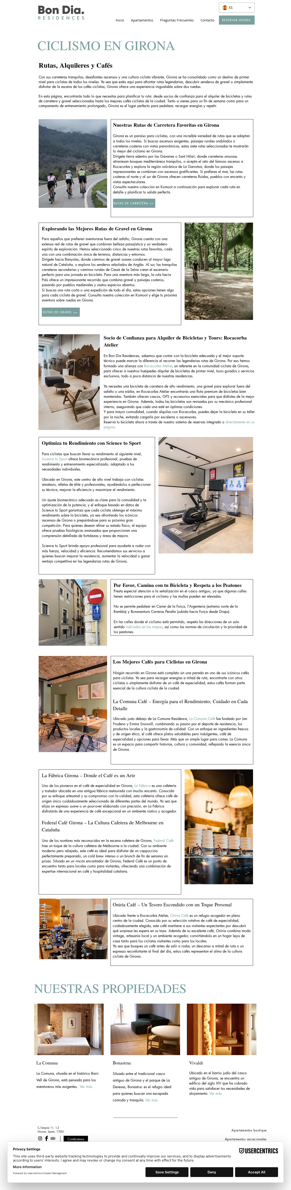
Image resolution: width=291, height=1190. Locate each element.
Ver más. (86, 1086)
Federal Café (163, 840)
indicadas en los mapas (144, 627)
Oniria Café (179, 915)
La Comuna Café (202, 718)
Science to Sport (54, 459)
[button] (142, 20)
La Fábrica (142, 785)
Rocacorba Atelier (158, 366)
